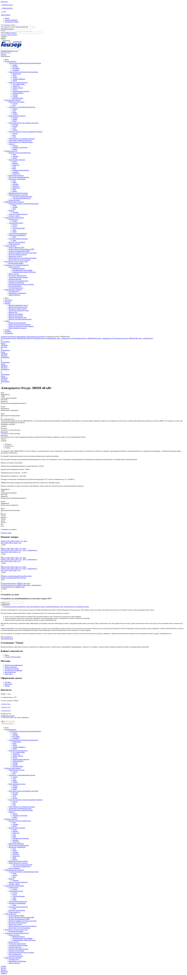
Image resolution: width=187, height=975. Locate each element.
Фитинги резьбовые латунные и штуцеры (22, 253)
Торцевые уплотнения (19, 147)
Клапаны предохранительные (18, 281)
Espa (13, 105)
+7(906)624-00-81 (7, 8)
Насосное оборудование (13, 100)
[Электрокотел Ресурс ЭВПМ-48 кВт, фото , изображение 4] (132, 338)
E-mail (3, 30)
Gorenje (14, 96)
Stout (14, 209)
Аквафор (15, 156)
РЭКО (14, 231)
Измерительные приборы (13, 289)
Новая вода (16, 174)
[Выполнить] (34, 27)
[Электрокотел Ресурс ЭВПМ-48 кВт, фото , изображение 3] (92, 338)
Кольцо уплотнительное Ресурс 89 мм (13, 578)
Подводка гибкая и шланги (18, 254)
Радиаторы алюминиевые (17, 235)
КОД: (2, 393)
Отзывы (7, 330)
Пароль (3, 33)
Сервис (7, 321)
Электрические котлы (16, 223)
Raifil (14, 168)
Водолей (15, 124)
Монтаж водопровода (16, 314)
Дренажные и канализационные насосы (22, 107)
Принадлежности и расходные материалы (22, 258)
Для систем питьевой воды (21, 198)
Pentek (14, 182)
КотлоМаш (16, 68)
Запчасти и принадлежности (18, 82)
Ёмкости (11, 210)
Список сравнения (11, 20)
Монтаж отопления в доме (17, 317)
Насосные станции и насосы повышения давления (25, 131)
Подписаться (5, 604)
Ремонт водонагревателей (17, 323)
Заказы (7, 18)
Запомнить (6, 40)
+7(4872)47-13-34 (6, 707)
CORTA (15, 114)
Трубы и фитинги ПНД (16, 247)
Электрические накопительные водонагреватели (25, 63)
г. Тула (3, 11)
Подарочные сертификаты (13, 670)
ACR (14, 110)
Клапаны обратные (15, 279)
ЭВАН (14, 81)
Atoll (14, 154)
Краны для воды (14, 267)
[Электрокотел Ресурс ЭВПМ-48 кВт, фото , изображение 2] (51, 338)
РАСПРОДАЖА (17, 98)
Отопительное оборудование (14, 217)
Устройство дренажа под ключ (19, 310)
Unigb (14, 205)
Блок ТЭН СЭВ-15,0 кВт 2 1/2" (11, 543)
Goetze (14, 161)
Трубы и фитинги (10, 246)
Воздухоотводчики (15, 286)
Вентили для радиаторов (17, 242)
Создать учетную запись (9, 34)
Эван (14, 230)
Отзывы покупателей (12, 668)
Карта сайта (9, 674)
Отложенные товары (12, 22)
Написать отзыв (6, 533)
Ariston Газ (16, 86)
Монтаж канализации (16, 316)
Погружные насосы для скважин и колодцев (23, 123)
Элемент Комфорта (18, 79)
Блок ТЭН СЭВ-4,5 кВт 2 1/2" (11, 561)
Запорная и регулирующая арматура (17, 265)
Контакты (8, 331)
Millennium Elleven (18, 268)
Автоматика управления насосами (20, 140)
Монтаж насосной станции (18, 309)
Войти (3, 29)
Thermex (15, 66)
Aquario (15, 103)
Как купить (8, 300)
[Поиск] (19, 49)
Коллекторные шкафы (16, 263)
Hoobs (14, 112)
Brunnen (15, 163)
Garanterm (15, 70)
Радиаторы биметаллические (18, 239)
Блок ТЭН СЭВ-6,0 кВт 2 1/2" (11, 570)
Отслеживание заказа (8, 27)
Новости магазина (11, 667)
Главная (3, 336)
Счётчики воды (14, 291)
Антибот (4, 36)
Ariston (14, 65)
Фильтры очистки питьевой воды (20, 152)
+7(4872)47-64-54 (7, 5)
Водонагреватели (10, 61)
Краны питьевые (14, 200)
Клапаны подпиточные (16, 282)
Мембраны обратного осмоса (18, 193)
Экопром (15, 212)
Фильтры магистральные (17, 160)
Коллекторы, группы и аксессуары (16, 261)
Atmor (14, 75)
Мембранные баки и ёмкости (14, 202)
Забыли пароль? (11, 33)
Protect (14, 121)
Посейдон (15, 186)
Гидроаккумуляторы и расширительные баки (23, 203)
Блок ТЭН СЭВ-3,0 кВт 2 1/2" (11, 552)
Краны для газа (14, 274)
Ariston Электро (17, 88)
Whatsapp (10, 638)
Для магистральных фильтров (22, 196)
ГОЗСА (14, 89)
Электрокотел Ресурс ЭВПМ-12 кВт (13, 587)
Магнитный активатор (16, 175)
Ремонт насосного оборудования (19, 324)
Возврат (7, 686)
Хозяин (14, 119)
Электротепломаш (18, 228)
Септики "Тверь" (14, 216)
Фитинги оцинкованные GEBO (19, 251)
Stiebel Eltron (16, 74)
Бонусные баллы (10, 672)
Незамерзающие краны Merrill (22, 270)
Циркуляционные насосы (17, 116)
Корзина (3, 54)
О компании (9, 333)
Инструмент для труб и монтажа (19, 260)
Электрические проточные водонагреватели (23, 72)
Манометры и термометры (17, 293)
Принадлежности (14, 244)
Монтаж (7, 303)
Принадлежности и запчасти (18, 195)
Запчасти (12, 144)
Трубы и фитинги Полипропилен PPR (21, 249)
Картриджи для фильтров (17, 179)
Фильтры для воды (11, 151)
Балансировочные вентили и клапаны (21, 284)
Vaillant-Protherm (17, 93)
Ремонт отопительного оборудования (21, 326)
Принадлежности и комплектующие (21, 142)
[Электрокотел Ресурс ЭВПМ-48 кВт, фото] (16, 338)
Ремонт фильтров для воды (17, 328)
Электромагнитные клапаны (18, 277)
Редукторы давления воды (17, 275)
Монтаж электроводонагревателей (20, 319)
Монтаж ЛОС (13, 312)
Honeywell (15, 165)
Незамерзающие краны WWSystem (24, 272)
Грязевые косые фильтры (20, 170)
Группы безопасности (16, 288)
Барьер (14, 158)
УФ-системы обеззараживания (19, 177)
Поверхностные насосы (16, 102)
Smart (14, 237)
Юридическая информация (14, 665)
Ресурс (14, 226)
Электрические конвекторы (18, 233)
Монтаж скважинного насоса (18, 305)
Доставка (8, 302)
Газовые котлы (13, 219)
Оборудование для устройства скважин (22, 138)
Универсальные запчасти (20, 91)
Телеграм (4, 638)
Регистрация (9, 29)
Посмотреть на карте (8, 715)
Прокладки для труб (15, 256)
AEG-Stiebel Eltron (18, 84)
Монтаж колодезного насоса (18, 307)
